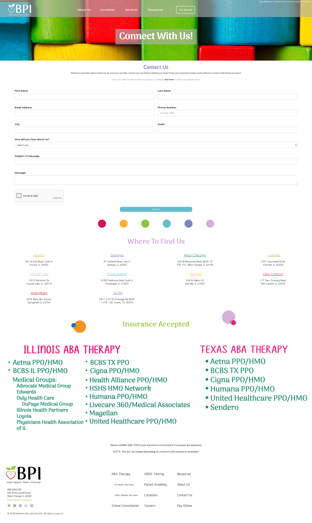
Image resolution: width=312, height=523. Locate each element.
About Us (84, 9)
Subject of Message (27, 156)
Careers (291, 1)
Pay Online (265, 1)
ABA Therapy (120, 474)
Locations (108, 9)
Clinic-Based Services (126, 495)
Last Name (164, 90)
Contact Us (279, 1)
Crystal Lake (39, 274)
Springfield (39, 293)
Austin (118, 293)
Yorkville (274, 255)
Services (131, 9)
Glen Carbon (273, 274)
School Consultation (125, 505)
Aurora (39, 255)
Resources (155, 9)
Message (20, 172)
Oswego (117, 255)
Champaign (117, 274)
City (17, 124)
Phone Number (167, 107)
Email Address (23, 107)
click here (169, 79)
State (161, 124)
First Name (21, 90)
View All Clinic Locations (19, 499)
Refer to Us (304, 1)
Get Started (185, 9)
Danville (196, 274)
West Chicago (195, 255)
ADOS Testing (154, 474)
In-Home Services (124, 484)
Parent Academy (155, 484)
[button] (84, 10)
